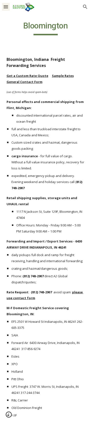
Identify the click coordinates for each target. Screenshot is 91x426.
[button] (6, 6)
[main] (46, 28)
